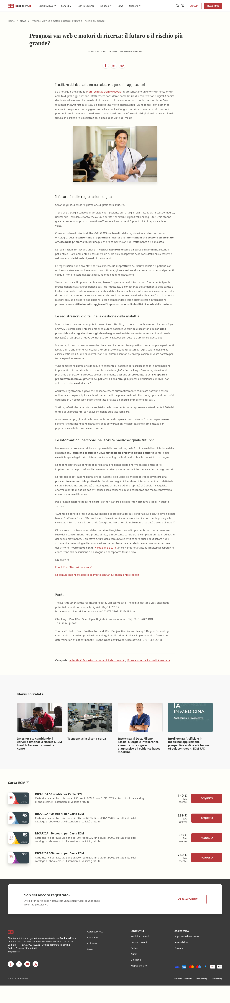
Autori (134, 953)
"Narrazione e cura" (105, 547)
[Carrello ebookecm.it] (183, 6)
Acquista (207, 798)
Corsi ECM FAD (46, 5)
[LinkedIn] (113, 65)
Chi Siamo (92, 943)
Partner (135, 947)
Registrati (213, 5)
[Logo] (43, 932)
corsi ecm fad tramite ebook (104, 91)
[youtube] (27, 964)
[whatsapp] (122, 65)
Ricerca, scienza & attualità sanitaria (148, 660)
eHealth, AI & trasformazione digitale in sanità (97, 660)
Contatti (178, 947)
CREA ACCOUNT (187, 899)
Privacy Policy (201, 978)
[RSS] (35, 964)
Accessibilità (181, 942)
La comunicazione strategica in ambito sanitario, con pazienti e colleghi (97, 574)
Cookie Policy (216, 978)
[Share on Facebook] (105, 65)
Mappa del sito (139, 965)
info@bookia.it (14, 951)
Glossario (136, 959)
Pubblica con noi (140, 936)
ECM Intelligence (86, 5)
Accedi (194, 5)
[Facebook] (10, 964)
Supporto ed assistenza (186, 936)
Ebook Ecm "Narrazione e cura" (73, 567)
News (120, 5)
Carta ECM (66, 5)
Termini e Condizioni (183, 978)
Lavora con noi (139, 942)
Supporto (133, 5)
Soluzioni (104, 5)
